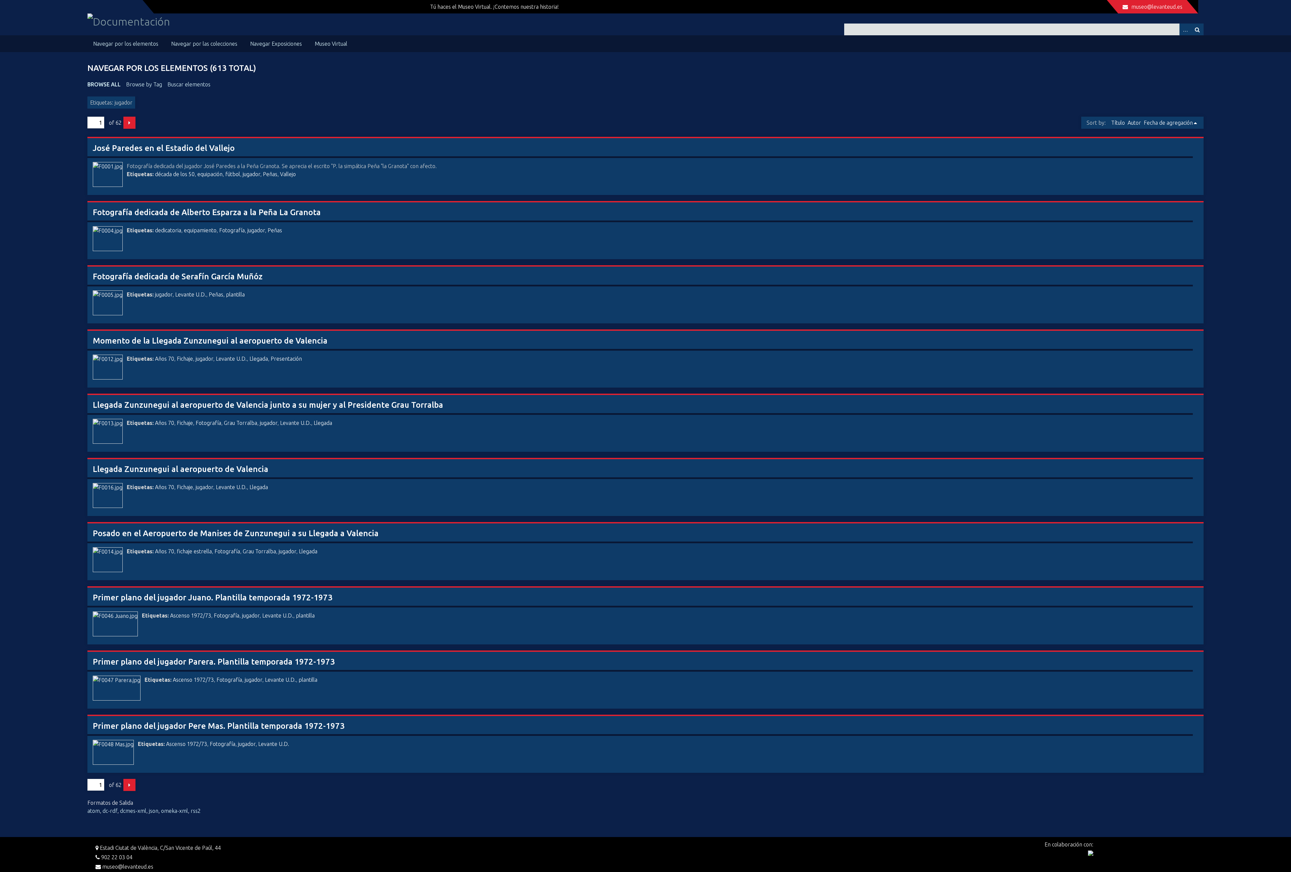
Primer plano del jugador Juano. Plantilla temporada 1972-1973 (212, 597)
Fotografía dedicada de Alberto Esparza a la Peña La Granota (207, 212)
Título (1118, 123)
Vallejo (288, 174)
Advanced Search (1185, 29)
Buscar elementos (188, 84)
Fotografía (232, 230)
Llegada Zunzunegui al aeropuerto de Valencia (180, 469)
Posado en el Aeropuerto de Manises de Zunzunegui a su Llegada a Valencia (236, 533)
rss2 (196, 811)
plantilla (235, 294)
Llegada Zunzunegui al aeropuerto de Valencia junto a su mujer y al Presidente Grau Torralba (268, 404)
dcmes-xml (133, 811)
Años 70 (164, 359)
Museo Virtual (331, 44)
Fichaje (185, 359)
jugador (251, 174)
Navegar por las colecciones (204, 44)
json (153, 811)
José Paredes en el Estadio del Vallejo (164, 148)
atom (93, 811)
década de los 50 (175, 174)
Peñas (270, 174)
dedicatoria (168, 230)
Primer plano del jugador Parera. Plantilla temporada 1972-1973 (214, 661)
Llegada (258, 359)
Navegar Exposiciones (276, 44)
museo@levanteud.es (1156, 7)
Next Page (129, 123)
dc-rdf (110, 811)
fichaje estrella (194, 551)
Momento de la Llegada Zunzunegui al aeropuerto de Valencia (210, 340)
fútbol (232, 174)
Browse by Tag (144, 84)
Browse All (104, 84)
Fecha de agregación (1168, 123)
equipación (210, 174)
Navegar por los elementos (125, 44)
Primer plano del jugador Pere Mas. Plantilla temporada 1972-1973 (219, 725)
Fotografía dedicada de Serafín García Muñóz (178, 276)
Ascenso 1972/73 (190, 615)
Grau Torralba (240, 423)
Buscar (1197, 29)
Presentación (286, 359)
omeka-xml (174, 811)
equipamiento (200, 230)
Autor (1134, 123)
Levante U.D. (190, 294)
